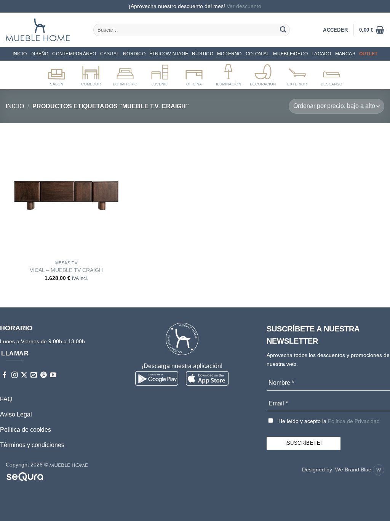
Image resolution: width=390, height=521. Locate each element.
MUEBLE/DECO (290, 53)
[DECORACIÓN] (263, 73)
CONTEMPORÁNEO (74, 53)
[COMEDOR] (91, 73)
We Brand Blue (354, 469)
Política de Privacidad (354, 421)
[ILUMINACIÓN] (228, 73)
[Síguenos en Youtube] (53, 375)
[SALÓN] (56, 73)
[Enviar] (283, 29)
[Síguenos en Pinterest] (43, 375)
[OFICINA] (194, 73)
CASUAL (109, 53)
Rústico (202, 53)
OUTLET (368, 53)
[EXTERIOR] (297, 73)
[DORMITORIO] (125, 73)
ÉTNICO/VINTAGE (168, 53)
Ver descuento (244, 6)
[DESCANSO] (331, 73)
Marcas (345, 53)
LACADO (321, 53)
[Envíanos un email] (33, 375)
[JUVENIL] (159, 73)
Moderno (229, 53)
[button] (371, 29)
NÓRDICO (134, 53)
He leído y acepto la (328, 421)
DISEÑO (39, 53)
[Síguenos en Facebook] (5, 375)
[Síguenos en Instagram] (14, 375)
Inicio (20, 53)
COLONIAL (258, 53)
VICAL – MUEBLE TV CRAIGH (66, 270)
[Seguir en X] (24, 375)
